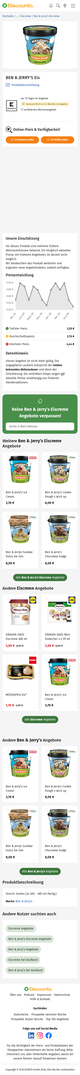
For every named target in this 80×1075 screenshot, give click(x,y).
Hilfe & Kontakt (40, 999)
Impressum (44, 995)
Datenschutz (62, 995)
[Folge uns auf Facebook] (48, 1035)
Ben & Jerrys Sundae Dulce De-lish (19, 554)
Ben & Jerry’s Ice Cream (16, 494)
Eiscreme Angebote (20, 928)
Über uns (16, 995)
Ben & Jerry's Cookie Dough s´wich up (58, 494)
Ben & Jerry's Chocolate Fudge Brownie (55, 554)
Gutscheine (21, 1014)
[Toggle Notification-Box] (51, 5)
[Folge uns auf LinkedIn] (31, 1035)
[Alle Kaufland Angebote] (11, 106)
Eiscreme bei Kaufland (23, 960)
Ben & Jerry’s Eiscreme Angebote (29, 939)
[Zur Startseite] (19, 6)
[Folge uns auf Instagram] (40, 1035)
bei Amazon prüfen (24, 139)
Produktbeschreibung (25, 85)
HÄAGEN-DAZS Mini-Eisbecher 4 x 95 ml (58, 637)
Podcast (29, 995)
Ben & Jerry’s (24, 901)
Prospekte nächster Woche (48, 1014)
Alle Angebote (40, 577)
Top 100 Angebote (57, 1019)
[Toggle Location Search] (65, 5)
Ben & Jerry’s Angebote (23, 949)
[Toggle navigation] (73, 5)
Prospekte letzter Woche (27, 1019)
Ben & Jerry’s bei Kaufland (25, 970)
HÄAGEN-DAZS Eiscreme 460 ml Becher (16, 637)
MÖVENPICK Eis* (16, 695)
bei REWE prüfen (59, 139)
